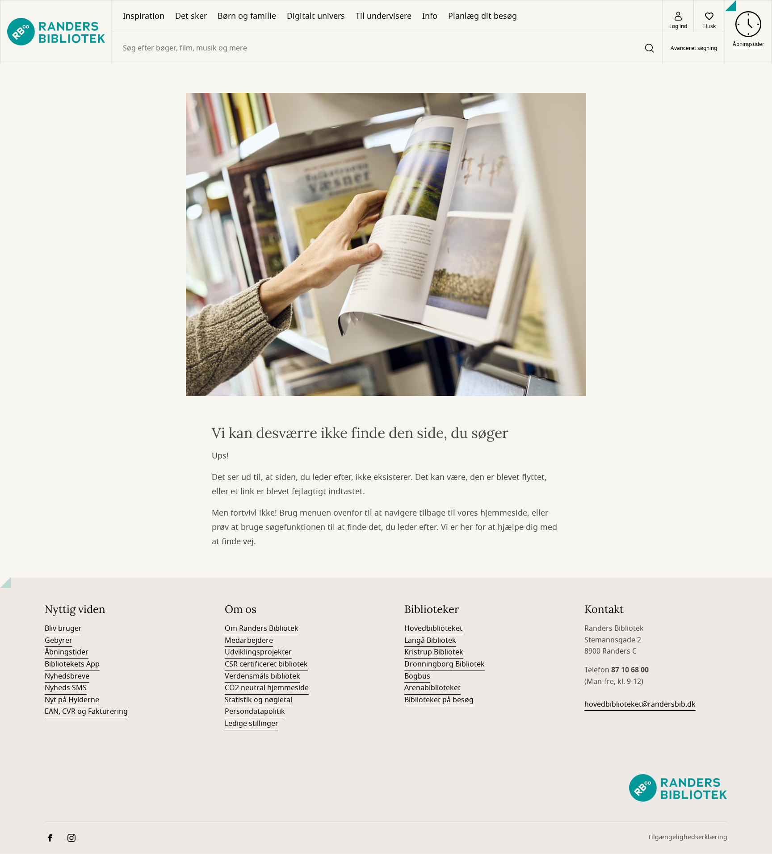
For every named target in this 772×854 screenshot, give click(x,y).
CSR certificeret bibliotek (266, 664)
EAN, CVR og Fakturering (86, 711)
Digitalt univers (316, 16)
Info (429, 16)
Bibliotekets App (72, 664)
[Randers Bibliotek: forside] (56, 32)
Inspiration (143, 16)
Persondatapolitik (255, 711)
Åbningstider (66, 652)
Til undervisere (383, 16)
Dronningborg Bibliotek (444, 664)
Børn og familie (247, 16)
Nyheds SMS (66, 688)
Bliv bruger (63, 628)
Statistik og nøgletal (258, 700)
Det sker (191, 16)
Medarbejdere (249, 640)
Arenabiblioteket (432, 688)
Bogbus (417, 676)
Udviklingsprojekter (258, 652)
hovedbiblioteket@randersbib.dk (640, 704)
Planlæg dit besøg (482, 16)
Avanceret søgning (694, 48)
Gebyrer (58, 640)
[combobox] (387, 48)
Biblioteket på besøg (439, 700)
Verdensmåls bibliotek (262, 676)
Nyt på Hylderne (72, 700)
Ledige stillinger (251, 723)
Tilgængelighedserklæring (687, 837)
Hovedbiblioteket (433, 628)
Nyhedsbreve (67, 676)
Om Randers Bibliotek (261, 628)
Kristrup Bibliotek (433, 652)
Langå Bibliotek (430, 640)
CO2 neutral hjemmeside (267, 688)
